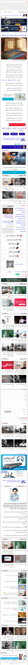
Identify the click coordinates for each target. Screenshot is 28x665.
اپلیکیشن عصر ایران (19, 264)
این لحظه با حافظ (12, 244)
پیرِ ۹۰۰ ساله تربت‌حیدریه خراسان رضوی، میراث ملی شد (14, 535)
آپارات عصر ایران (12, 256)
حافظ (21, 276)
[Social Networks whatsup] (19, 144)
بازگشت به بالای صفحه (21, 453)
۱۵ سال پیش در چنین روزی (13, 240)
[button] (4, 17)
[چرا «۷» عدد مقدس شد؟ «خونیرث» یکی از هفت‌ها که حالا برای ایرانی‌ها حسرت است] (8, 211)
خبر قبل (6, 134)
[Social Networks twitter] (17, 144)
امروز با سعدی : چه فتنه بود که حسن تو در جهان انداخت (20, 229)
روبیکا (9, 80)
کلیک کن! (14, 172)
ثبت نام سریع (9, 658)
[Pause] (3, 164)
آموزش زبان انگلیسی (12, 252)
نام (25, 391)
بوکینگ (21, 420)
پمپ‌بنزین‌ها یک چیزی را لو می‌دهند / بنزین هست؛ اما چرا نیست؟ (8, 223)
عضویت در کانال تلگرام (16, 80)
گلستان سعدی (12, 248)
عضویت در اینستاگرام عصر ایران (13, 236)
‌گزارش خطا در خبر (23, 274)
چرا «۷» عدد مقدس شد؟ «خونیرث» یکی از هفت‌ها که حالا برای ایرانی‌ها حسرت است (8, 216)
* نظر (25, 399)
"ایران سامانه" (11, 663)
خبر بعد (21, 134)
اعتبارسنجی (25, 420)
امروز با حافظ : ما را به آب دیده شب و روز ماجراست (20, 210)
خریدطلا (8, 99)
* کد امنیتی (24, 409)
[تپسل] (3, 150)
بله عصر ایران (4, 80)
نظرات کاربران (14, 134)
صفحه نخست (25, 32)
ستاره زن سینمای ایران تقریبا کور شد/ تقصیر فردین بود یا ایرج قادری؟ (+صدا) (10, 139)
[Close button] (27, 653)
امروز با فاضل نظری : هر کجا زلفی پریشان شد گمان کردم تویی (20, 217)
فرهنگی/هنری (20, 32)
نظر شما (25, 389)
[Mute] (5, 164)
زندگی (18, 276)
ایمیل (25, 395)
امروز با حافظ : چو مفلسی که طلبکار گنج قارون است (20, 223)
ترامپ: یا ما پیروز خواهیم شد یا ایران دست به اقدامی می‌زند (13, 527)
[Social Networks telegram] (15, 144)
